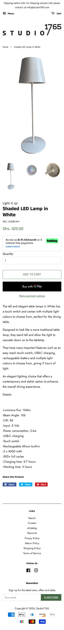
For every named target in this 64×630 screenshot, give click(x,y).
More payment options (32, 296)
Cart (58, 13)
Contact (32, 523)
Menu (10, 13)
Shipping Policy (32, 548)
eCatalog (32, 528)
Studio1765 (42, 608)
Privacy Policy (32, 538)
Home (5, 47)
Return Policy (32, 543)
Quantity (8, 254)
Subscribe (51, 597)
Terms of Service (32, 553)
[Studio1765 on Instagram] (36, 571)
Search (32, 518)
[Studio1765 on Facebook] (28, 571)
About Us (32, 533)
